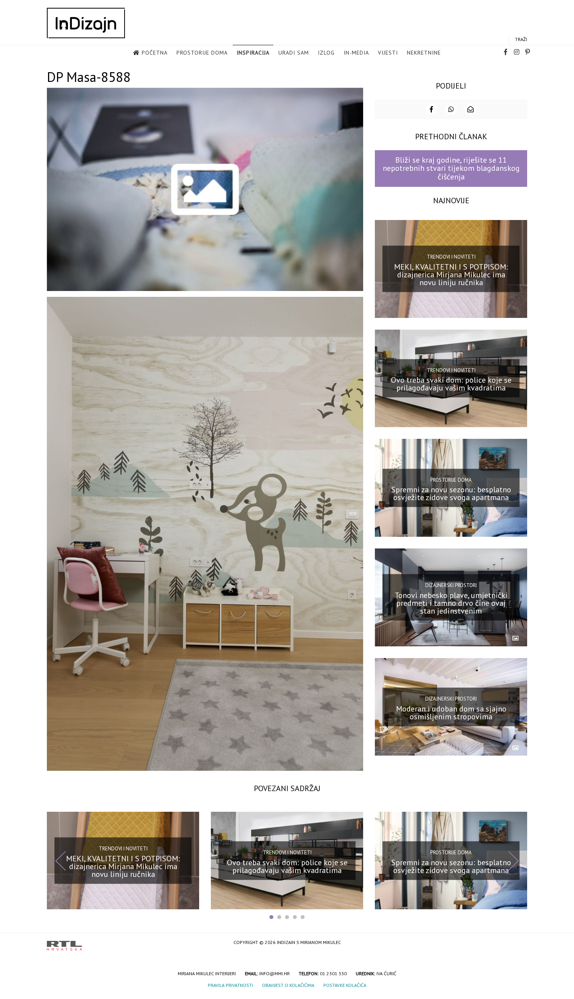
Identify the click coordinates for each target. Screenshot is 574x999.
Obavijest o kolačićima (288, 985)
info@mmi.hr (274, 973)
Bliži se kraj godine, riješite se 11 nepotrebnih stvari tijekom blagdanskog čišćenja (451, 168)
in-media (356, 52)
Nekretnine (424, 52)
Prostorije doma (202, 52)
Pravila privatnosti (230, 985)
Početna (155, 52)
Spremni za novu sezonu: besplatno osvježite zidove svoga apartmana (451, 493)
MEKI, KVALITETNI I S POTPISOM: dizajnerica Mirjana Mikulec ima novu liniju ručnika (451, 274)
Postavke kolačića (344, 985)
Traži (521, 39)
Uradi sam (293, 52)
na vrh (519, 943)
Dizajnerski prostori (451, 585)
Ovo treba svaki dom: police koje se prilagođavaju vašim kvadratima (451, 384)
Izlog (326, 52)
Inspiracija (253, 52)
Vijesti (388, 52)
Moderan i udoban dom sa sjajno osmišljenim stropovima (451, 712)
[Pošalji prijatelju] (470, 109)
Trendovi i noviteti (451, 257)
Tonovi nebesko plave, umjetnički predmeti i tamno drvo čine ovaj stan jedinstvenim (451, 603)
